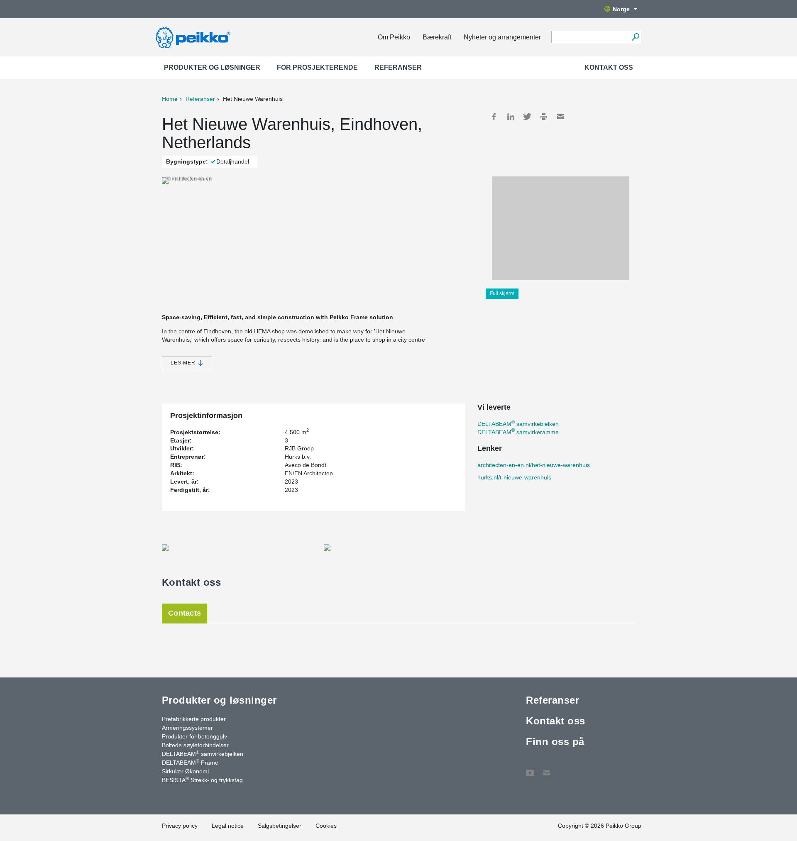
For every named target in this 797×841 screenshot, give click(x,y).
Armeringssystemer (187, 727)
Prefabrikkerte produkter (194, 719)
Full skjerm (502, 293)
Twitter (527, 116)
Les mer (184, 363)
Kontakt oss (608, 67)
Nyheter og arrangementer (502, 37)
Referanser (398, 67)
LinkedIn (510, 116)
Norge (621, 9)
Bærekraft (437, 37)
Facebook (494, 116)
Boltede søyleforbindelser (195, 745)
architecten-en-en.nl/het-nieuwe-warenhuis (533, 465)
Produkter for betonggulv (194, 736)
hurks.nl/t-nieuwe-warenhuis (514, 477)
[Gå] (635, 37)
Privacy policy (180, 825)
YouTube (530, 769)
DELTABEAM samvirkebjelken (518, 423)
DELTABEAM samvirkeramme (518, 432)
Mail (560, 116)
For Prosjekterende (317, 67)
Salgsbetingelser (279, 825)
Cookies (326, 825)
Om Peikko (394, 37)
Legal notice (228, 825)
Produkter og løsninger (212, 67)
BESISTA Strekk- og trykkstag (202, 779)
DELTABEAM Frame (190, 762)
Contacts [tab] (184, 613)
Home (170, 98)
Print (544, 116)
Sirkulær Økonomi (185, 771)
